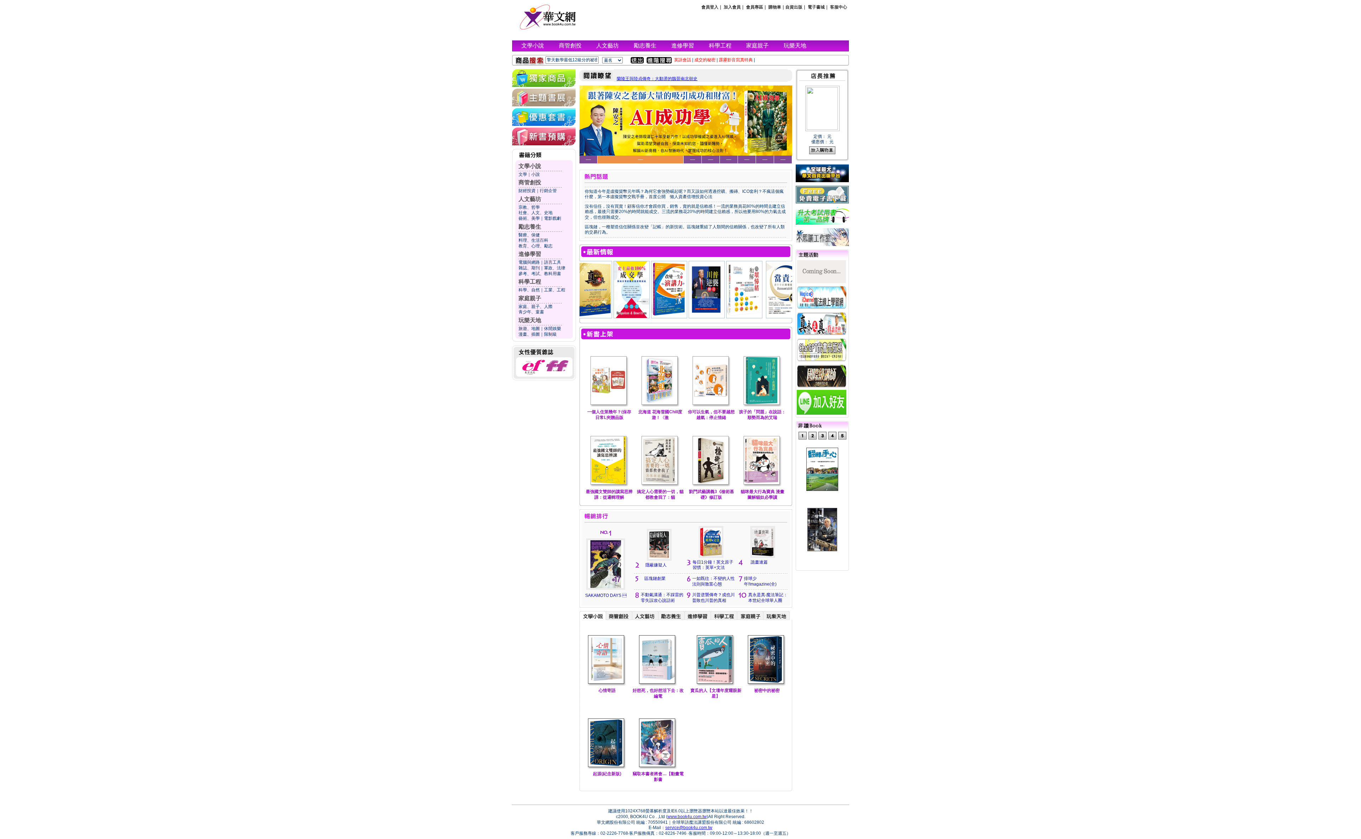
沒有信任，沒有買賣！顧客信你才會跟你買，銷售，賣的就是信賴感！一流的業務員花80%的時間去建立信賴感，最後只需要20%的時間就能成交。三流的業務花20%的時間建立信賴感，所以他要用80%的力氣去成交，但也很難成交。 (685, 212)
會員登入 (709, 7)
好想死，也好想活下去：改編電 (658, 693)
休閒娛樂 (552, 328)
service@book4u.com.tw (688, 827)
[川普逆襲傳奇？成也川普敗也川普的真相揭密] (667, 316)
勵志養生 (645, 46)
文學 (523, 174)
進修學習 (682, 46)
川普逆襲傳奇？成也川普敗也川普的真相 (713, 597)
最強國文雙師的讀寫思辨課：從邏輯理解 (609, 494)
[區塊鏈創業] (781, 316)
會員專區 (754, 7)
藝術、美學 (529, 218)
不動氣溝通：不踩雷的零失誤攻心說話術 (662, 597)
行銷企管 (548, 190)
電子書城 (816, 7)
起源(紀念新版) (607, 773)
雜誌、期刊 (529, 267)
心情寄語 (607, 690)
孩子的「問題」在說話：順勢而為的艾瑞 (762, 414)
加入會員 (732, 7)
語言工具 (552, 262)
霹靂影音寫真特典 (736, 59)
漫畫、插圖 (529, 334)
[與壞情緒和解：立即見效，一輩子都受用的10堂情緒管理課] (704, 316)
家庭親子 (757, 46)
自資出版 (793, 7)
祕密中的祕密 (767, 690)
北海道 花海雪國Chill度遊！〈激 (660, 414)
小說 (535, 174)
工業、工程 (554, 289)
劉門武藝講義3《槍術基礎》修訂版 (711, 494)
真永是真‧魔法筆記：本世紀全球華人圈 (768, 597)
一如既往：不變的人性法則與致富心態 (713, 581)
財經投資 (527, 190)
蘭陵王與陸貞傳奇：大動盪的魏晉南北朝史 (657, 78)
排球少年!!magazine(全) (760, 581)
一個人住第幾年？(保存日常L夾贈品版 (609, 414)
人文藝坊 (607, 46)
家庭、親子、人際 (536, 306)
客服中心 (838, 7)
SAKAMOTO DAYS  (606, 595)
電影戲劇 (552, 218)
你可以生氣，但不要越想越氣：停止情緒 (711, 414)
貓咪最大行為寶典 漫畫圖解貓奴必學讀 (762, 494)
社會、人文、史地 (536, 212)
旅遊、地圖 (529, 328)
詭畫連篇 (759, 562)
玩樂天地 (795, 46)
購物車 (774, 7)
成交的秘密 (705, 59)
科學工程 (720, 46)
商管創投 (570, 46)
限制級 (550, 334)
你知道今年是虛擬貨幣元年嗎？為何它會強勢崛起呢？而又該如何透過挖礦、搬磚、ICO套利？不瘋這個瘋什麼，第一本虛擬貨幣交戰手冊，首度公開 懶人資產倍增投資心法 (684, 194)
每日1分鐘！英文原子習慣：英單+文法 (713, 565)
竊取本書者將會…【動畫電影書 (658, 776)
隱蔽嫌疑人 (656, 565)
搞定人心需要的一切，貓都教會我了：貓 (660, 494)
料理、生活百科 (533, 240)
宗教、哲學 (529, 207)
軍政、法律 (554, 267)
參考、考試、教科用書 (540, 273)
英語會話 (682, 59)
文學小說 (532, 46)
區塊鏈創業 (655, 578)
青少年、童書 (531, 311)
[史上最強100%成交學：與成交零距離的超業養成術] (591, 316)
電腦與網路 (529, 262)
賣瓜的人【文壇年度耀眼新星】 (715, 693)
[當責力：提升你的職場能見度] (744, 316)
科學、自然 (529, 289)
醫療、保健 (529, 235)
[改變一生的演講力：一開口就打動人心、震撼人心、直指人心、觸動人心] (629, 316)
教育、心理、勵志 (536, 246)
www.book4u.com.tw (687, 816)
